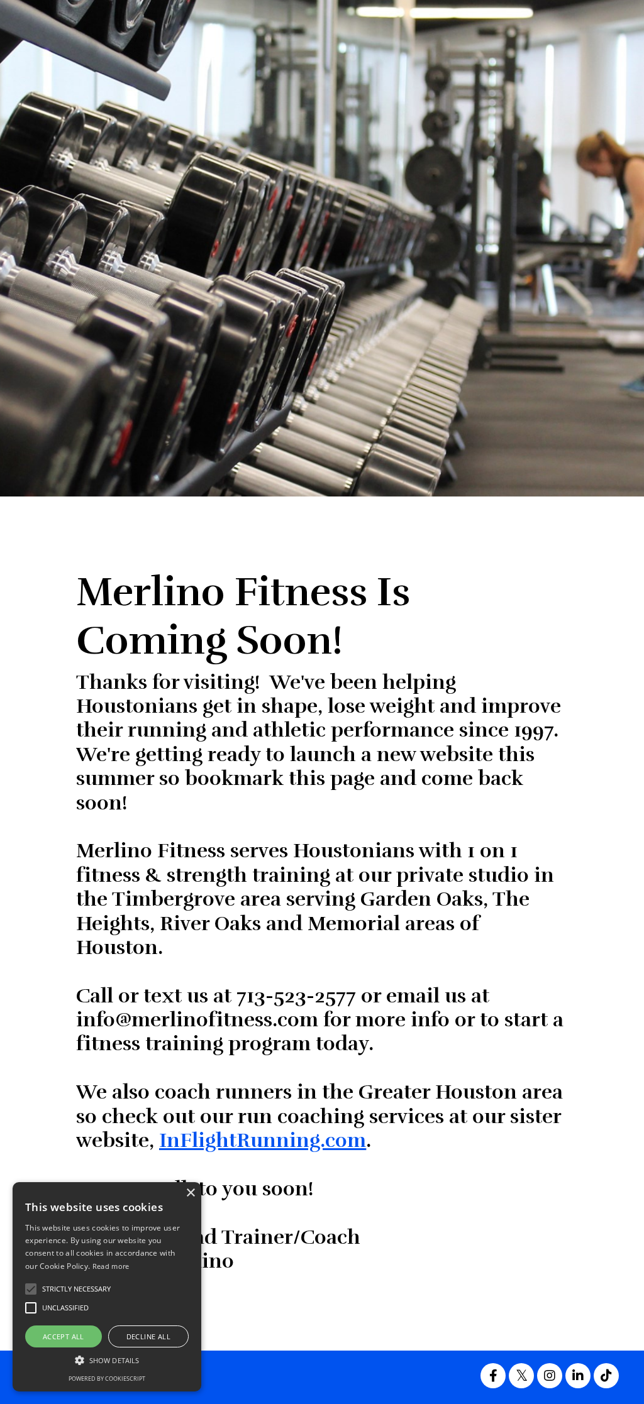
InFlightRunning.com (262, 1140)
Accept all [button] (63, 1336)
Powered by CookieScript (107, 1378)
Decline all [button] (148, 1336)
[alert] (107, 1286)
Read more (111, 1266)
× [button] (190, 1193)
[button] (107, 1360)
